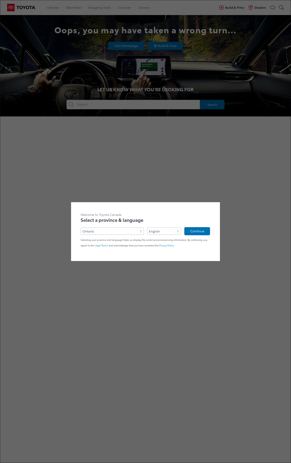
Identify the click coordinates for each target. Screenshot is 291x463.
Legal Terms (101, 245)
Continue (197, 231)
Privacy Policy (166, 245)
